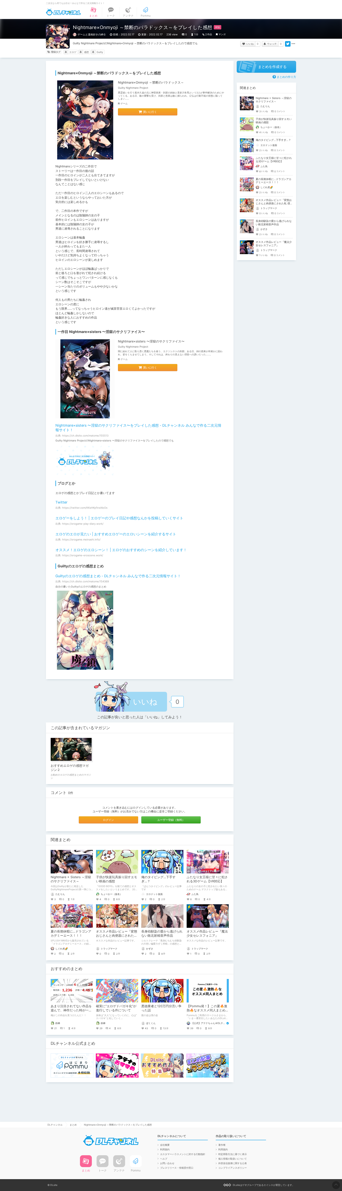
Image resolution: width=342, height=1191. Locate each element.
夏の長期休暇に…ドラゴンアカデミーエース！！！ (71, 933)
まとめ (73, 1124)
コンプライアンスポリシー (232, 1167)
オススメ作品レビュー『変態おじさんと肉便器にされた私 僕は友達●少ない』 (116, 935)
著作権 (221, 1144)
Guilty (100, 52)
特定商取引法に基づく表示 (232, 1154)
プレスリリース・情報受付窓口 (176, 1167)
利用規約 (165, 1149)
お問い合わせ (167, 1163)
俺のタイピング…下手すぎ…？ (273, 139)
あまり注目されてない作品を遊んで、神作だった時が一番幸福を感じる (71, 1010)
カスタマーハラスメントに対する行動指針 (182, 1154)
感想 (86, 52)
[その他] (293, 44)
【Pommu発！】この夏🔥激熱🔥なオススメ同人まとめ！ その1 (209, 1010)
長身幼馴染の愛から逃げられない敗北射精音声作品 (161, 933)
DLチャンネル (63, 12)
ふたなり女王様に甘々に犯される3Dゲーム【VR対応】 (207, 879)
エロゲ (72, 52)
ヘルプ (163, 1158)
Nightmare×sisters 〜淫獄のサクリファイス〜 (151, 341)
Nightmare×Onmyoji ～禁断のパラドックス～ (151, 82)
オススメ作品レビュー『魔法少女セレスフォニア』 (207, 933)
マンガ (222, 34)
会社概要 (165, 1144)
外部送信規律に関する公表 (232, 1163)
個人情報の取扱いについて (232, 1158)
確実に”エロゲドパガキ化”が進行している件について (116, 1008)
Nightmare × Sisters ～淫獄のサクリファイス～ (71, 879)
